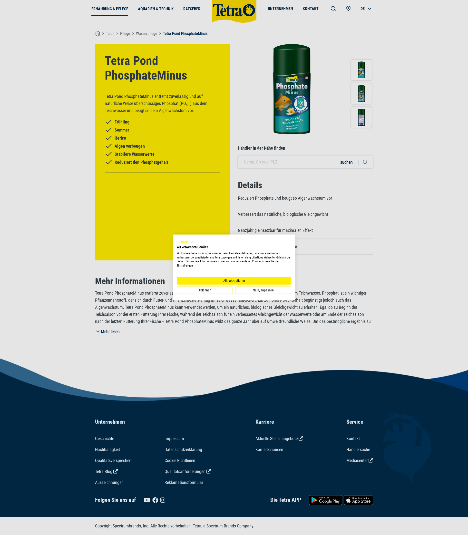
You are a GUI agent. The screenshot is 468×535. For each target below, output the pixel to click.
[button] (185, 242)
